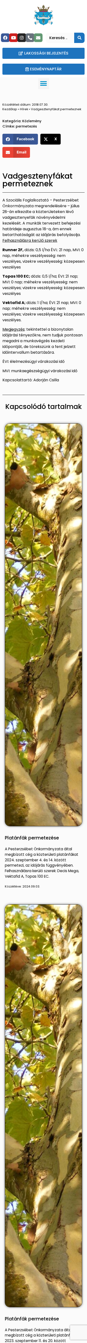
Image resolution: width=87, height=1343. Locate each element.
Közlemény (31, 121)
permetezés (26, 126)
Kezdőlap (9, 109)
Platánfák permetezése (32, 838)
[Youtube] (13, 37)
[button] (43, 83)
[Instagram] (21, 37)
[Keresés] (79, 38)
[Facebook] (5, 37)
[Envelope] (38, 37)
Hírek (24, 109)
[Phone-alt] (30, 37)
